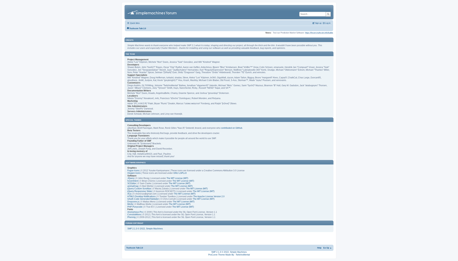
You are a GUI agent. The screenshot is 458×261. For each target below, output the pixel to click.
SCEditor (131, 183)
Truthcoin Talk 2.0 (134, 248)
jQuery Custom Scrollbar (139, 188)
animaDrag (132, 186)
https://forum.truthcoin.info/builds (319, 33)
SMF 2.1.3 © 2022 (136, 228)
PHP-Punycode (134, 207)
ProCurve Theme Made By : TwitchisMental (229, 254)
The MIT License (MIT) (177, 178)
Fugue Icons (133, 170)
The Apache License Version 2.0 (209, 196)
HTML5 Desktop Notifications (141, 196)
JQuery (130, 178)
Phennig (131, 217)
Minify (130, 204)
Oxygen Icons (134, 173)
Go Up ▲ (327, 248)
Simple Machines (154, 228)
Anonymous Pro (135, 212)
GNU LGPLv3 (180, 173)
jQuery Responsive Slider (139, 191)
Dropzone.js (133, 201)
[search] (328, 14)
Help (319, 248)
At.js (129, 194)
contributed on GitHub (231, 128)
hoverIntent (132, 181)
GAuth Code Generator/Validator (143, 199)
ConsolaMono (134, 214)
